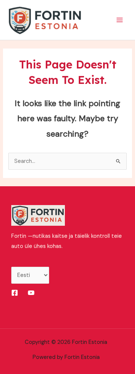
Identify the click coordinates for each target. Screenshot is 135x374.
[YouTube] (31, 292)
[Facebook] (14, 292)
